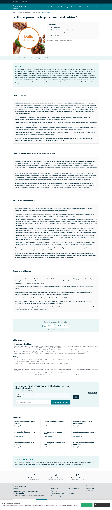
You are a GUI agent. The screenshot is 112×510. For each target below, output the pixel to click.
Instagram (71, 493)
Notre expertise (72, 491)
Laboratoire (15, 1)
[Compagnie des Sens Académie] (22, 7)
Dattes (19, 103)
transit (24, 107)
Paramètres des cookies (101, 505)
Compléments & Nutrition (78, 7)
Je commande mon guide (60, 402)
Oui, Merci (50, 326)
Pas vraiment (64, 326)
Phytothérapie (65, 7)
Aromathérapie (55, 7)
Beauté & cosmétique (93, 7)
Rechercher (44, 7)
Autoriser (86, 505)
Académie (24, 1)
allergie (20, 301)
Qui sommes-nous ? (74, 488)
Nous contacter (90, 488)
